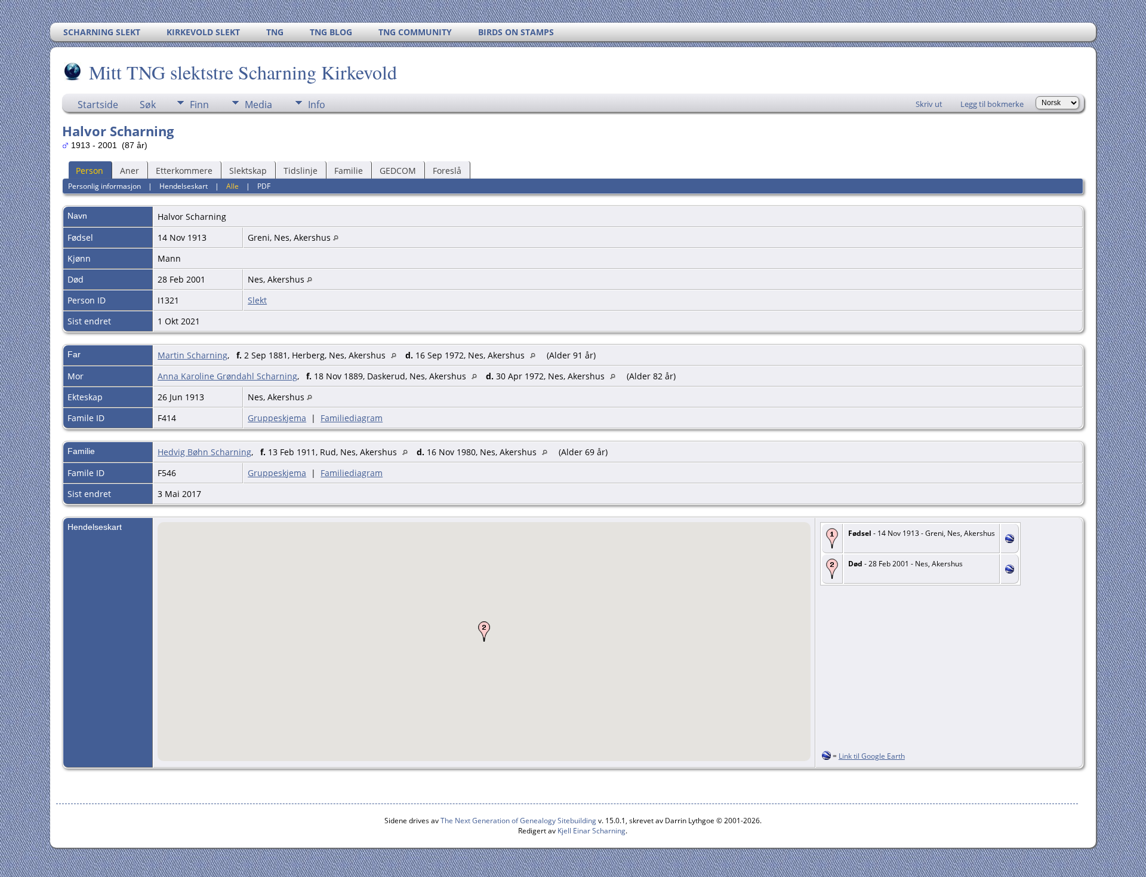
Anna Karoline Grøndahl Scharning (227, 376)
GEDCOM (398, 170)
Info (316, 104)
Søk (148, 104)
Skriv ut (929, 104)
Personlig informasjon (104, 186)
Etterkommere (184, 170)
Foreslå (447, 170)
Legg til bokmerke (992, 104)
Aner (129, 170)
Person (89, 170)
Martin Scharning (192, 355)
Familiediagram (352, 418)
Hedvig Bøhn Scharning (204, 452)
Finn (199, 104)
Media (258, 104)
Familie (348, 170)
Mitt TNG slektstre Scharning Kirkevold (243, 72)
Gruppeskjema (277, 418)
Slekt (257, 300)
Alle (232, 186)
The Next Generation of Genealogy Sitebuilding (518, 820)
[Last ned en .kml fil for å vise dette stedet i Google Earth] (1009, 539)
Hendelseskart (183, 186)
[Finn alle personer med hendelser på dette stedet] (335, 237)
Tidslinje (301, 170)
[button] (484, 631)
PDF (263, 186)
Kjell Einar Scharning (591, 831)
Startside (98, 104)
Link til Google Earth (872, 756)
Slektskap (248, 170)
